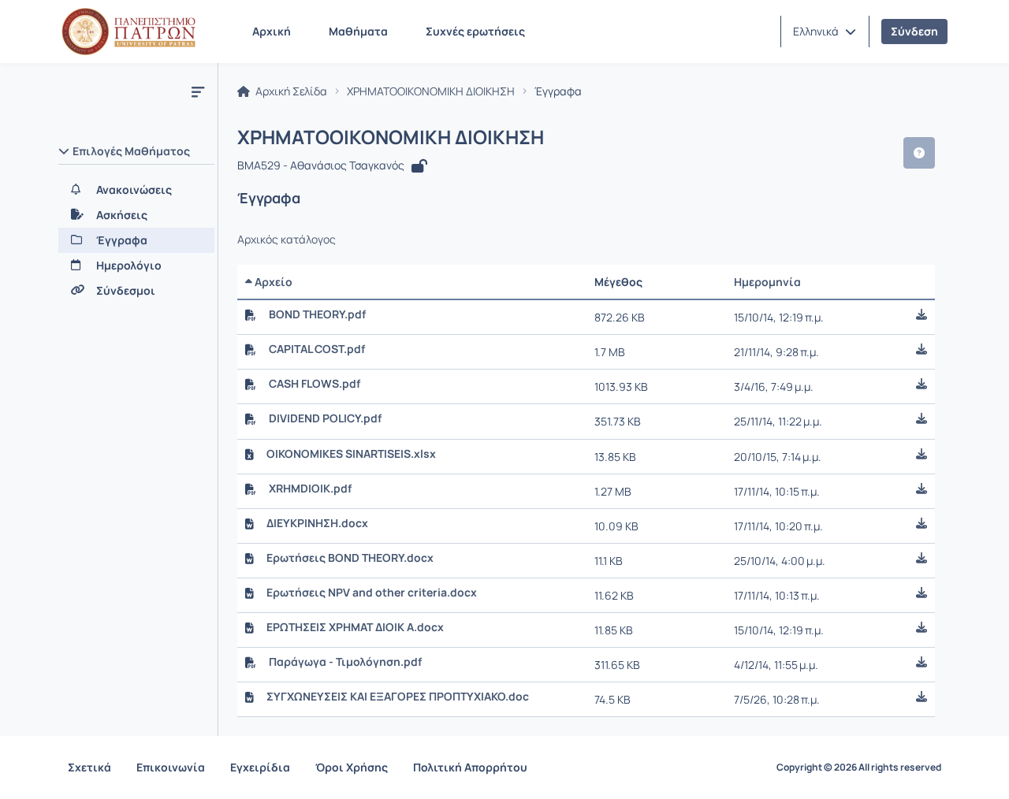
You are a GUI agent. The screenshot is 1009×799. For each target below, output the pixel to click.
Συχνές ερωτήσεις (475, 31)
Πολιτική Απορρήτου (470, 767)
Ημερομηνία (767, 281)
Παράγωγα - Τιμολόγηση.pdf (345, 662)
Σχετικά (89, 767)
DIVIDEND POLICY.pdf (325, 418)
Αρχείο (272, 281)
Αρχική (271, 31)
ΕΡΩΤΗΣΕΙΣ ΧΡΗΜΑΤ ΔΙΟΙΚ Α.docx (355, 627)
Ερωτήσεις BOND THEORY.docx (350, 558)
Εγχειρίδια (260, 767)
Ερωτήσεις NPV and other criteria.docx (371, 592)
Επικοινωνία (170, 767)
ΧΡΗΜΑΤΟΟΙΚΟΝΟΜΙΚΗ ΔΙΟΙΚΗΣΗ (431, 91)
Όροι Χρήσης (351, 767)
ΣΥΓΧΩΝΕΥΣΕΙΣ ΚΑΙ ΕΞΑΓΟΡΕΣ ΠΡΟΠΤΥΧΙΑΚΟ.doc (397, 696)
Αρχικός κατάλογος (286, 239)
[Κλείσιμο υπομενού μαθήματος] (198, 91)
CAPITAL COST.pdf (317, 349)
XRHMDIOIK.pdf (310, 488)
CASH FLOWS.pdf (314, 383)
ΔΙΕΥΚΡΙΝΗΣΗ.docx (317, 523)
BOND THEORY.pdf (317, 314)
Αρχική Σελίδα (290, 91)
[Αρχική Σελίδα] (128, 31)
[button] (824, 31)
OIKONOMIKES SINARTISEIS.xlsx (351, 454)
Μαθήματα (358, 31)
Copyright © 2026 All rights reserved (858, 767)
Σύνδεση (914, 31)
